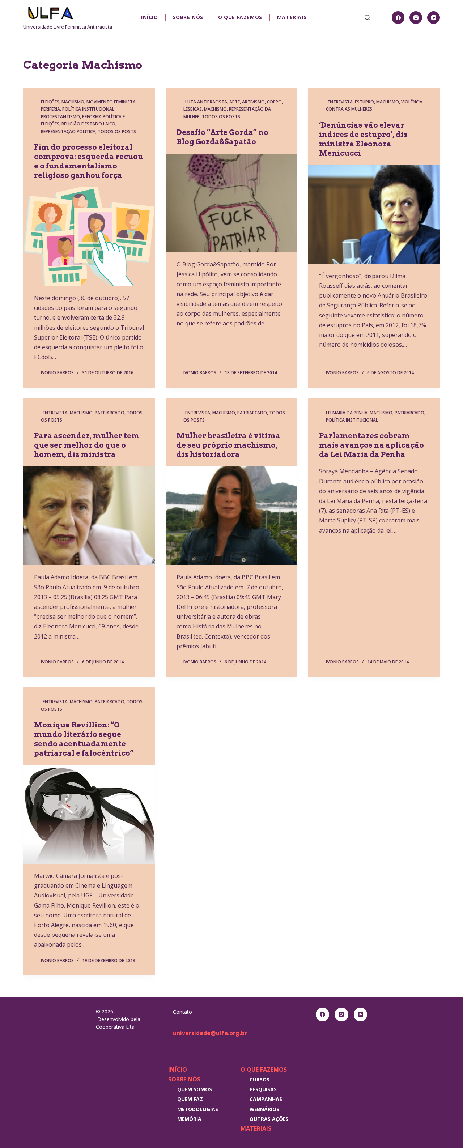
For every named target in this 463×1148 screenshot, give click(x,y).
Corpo (274, 102)
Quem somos (194, 1089)
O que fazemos (240, 17)
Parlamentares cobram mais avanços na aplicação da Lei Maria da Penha (371, 445)
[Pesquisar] (367, 17)
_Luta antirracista (205, 102)
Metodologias (197, 1109)
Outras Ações (269, 1118)
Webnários (264, 1109)
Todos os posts (117, 131)
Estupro (364, 102)
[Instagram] (415, 17)
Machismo (72, 102)
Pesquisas (263, 1089)
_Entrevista (339, 102)
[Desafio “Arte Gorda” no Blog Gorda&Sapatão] (231, 203)
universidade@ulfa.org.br (210, 1033)
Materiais (291, 17)
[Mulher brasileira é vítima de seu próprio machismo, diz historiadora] (231, 515)
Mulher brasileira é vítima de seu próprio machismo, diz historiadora (228, 445)
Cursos (259, 1079)
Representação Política (68, 131)
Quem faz (190, 1099)
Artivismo (253, 102)
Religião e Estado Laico (88, 124)
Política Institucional (88, 109)
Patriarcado (109, 413)
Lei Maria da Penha (347, 413)
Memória (189, 1118)
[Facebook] (398, 17)
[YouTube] (433, 17)
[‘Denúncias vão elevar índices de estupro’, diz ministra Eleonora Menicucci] (374, 214)
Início (149, 17)
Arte (234, 102)
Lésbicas (192, 109)
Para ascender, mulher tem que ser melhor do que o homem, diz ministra (86, 445)
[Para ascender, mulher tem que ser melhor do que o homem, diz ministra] (89, 515)
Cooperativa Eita (115, 1026)
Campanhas (266, 1099)
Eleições (50, 102)
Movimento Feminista (111, 102)
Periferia (50, 109)
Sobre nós (188, 17)
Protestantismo (60, 117)
